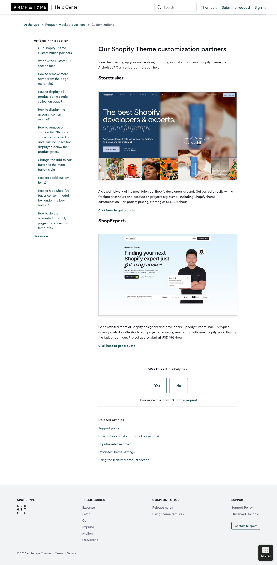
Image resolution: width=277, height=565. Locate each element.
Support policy (109, 428)
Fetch (86, 513)
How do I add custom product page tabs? (129, 436)
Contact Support (246, 526)
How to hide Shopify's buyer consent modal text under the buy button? (53, 197)
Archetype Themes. (39, 553)
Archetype (31, 24)
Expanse (88, 507)
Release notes (162, 507)
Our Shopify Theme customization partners (55, 50)
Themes (207, 7)
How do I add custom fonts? (53, 179)
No (178, 385)
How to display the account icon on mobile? (51, 114)
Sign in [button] (260, 7)
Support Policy (242, 507)
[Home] (29, 7)
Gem (85, 520)
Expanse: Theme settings (116, 451)
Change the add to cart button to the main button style (55, 164)
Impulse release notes (114, 444)
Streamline (90, 539)
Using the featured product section (123, 459)
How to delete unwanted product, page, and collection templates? (53, 220)
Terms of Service (65, 553)
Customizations (102, 24)
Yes (157, 385)
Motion (87, 533)
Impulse (88, 526)
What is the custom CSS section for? (55, 63)
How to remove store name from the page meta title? (53, 78)
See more (41, 236)
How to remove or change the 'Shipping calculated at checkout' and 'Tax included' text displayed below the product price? (55, 139)
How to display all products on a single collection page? (53, 96)
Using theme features (168, 513)
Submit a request (236, 7)
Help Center (67, 7)
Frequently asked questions (65, 24)
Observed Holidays (245, 513)
